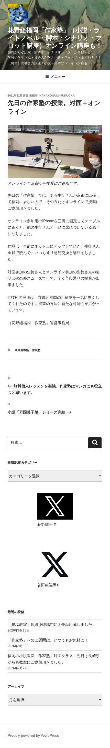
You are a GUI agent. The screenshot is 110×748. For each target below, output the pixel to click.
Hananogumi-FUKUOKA (57, 95)
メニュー (58, 77)
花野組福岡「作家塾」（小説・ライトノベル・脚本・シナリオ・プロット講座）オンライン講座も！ (55, 38)
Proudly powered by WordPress (33, 735)
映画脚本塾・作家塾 (27, 350)
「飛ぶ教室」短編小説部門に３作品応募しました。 (52, 624)
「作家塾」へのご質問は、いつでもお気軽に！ (48, 640)
